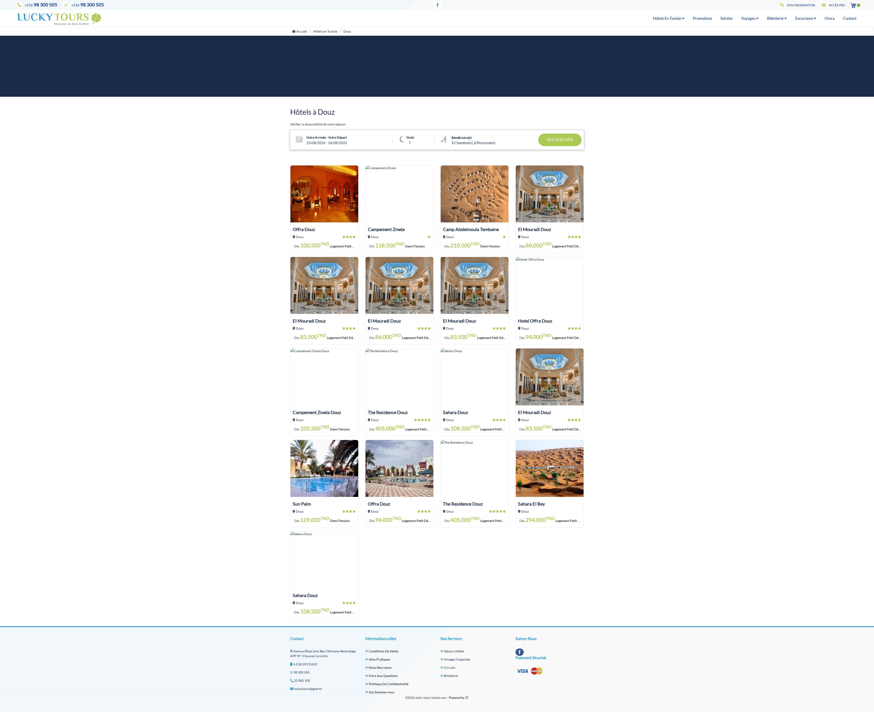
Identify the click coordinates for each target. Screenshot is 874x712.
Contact (849, 18)
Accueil (301, 31)
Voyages (748, 18)
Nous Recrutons (379, 667)
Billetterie (775, 18)
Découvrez (324, 196)
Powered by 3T (459, 697)
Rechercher (560, 139)
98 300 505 (41, 4)
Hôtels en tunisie (667, 18)
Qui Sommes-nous (381, 692)
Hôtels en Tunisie (325, 31)
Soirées (726, 18)
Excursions (804, 18)
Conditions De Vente (383, 651)
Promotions (702, 18)
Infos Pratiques (379, 659)
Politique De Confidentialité (388, 684)
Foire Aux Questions (383, 676)
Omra (830, 18)
